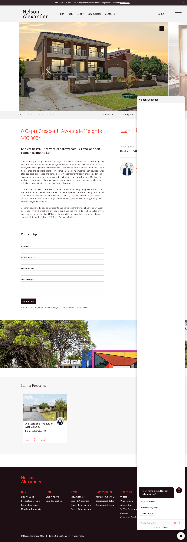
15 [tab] (58, 115)
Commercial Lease (105, 505)
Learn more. (125, 3)
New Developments (31, 509)
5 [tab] (31, 115)
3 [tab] (26, 115)
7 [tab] (36, 115)
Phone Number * (28, 268)
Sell (70, 13)
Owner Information (81, 505)
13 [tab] (53, 115)
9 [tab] (42, 115)
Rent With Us (78, 496)
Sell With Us (52, 496)
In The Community (130, 509)
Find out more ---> (93, 345)
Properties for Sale (30, 500)
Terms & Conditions (58, 536)
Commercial (94, 13)
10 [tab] (45, 115)
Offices (123, 496)
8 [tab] (39, 115)
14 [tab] (56, 115)
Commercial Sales (105, 500)
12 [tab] (50, 115)
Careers (124, 513)
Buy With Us (27, 496)
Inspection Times (30, 505)
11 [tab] (47, 115)
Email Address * (28, 257)
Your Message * (28, 279)
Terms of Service (78, 308)
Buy (62, 13)
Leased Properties (80, 500)
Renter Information (81, 509)
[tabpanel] (93, 66)
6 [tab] (34, 115)
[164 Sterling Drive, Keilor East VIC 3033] (45, 418)
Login (161, 13)
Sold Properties (54, 500)
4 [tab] (28, 115)
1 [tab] (20, 115)
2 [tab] (23, 115)
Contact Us (28, 301)
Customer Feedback (130, 517)
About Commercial (105, 496)
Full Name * (26, 246)
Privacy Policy (63, 308)
